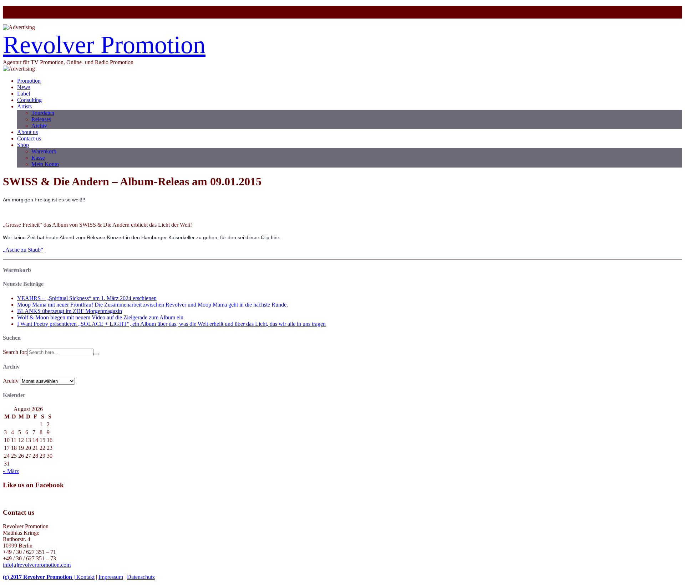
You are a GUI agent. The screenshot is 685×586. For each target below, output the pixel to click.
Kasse (38, 158)
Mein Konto (45, 164)
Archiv (39, 126)
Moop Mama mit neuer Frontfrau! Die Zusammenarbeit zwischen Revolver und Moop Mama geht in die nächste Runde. (152, 305)
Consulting (29, 100)
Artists (24, 106)
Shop (23, 145)
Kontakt (85, 577)
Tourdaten (42, 113)
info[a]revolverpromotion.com (37, 565)
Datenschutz (141, 577)
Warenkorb (43, 151)
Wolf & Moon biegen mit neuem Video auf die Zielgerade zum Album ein (100, 317)
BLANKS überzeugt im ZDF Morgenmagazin (69, 311)
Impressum (110, 577)
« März (11, 471)
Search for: (15, 352)
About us (27, 132)
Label (23, 94)
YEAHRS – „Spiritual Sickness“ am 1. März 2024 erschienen (87, 298)
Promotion (29, 81)
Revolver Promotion (104, 44)
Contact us (29, 138)
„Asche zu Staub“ (23, 250)
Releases (41, 119)
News (23, 87)
